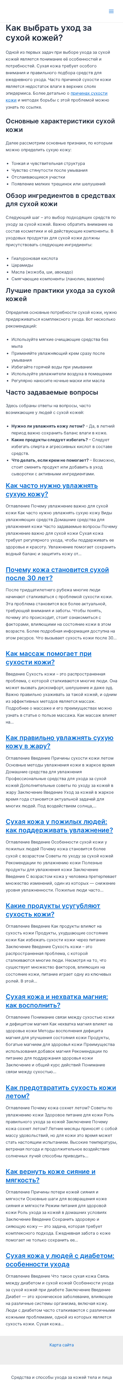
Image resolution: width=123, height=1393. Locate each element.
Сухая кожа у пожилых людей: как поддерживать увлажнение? (59, 826)
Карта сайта (61, 1345)
